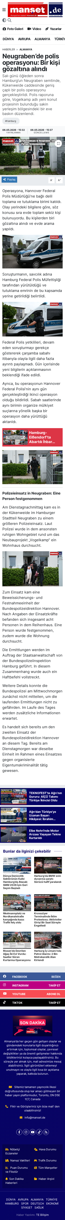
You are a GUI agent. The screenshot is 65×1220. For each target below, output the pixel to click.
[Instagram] (26, 1132)
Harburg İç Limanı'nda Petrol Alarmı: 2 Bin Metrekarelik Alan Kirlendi (47, 955)
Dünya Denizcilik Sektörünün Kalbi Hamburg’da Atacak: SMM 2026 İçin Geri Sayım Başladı (15, 882)
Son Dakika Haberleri (14, 1181)
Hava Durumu (47, 1149)
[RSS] (46, 1132)
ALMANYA (42, 39)
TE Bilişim (42, 1215)
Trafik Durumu (47, 1160)
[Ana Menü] (4, 9)
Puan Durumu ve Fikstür (16, 1169)
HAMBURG (12, 1203)
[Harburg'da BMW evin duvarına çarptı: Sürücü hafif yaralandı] (48, 865)
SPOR (25, 1203)
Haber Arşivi (46, 1179)
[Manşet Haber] (35, 10)
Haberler (8, 49)
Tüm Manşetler (47, 1167)
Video (36, 29)
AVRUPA (24, 39)
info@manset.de (35, 1117)
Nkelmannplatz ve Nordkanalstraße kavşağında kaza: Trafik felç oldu (14, 918)
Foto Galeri (15, 29)
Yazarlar (55, 29)
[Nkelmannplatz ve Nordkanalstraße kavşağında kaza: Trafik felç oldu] (17, 902)
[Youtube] (33, 1132)
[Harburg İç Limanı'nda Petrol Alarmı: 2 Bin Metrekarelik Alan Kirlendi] (48, 940)
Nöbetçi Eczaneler (12, 1151)
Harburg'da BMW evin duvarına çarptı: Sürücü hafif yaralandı (47, 879)
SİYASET (26, 1207)
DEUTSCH (37, 1203)
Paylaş (11, 179)
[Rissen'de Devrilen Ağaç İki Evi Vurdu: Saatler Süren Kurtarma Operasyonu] (17, 940)
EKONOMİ (52, 1203)
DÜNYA (8, 39)
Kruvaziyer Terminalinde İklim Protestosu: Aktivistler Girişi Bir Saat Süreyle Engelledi (48, 919)
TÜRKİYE (51, 1199)
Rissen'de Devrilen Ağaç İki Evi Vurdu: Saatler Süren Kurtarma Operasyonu (17, 955)
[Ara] (9, 20)
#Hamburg (10, 120)
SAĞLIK (39, 1207)
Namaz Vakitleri (20, 1160)
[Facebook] (19, 1132)
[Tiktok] (39, 1132)
